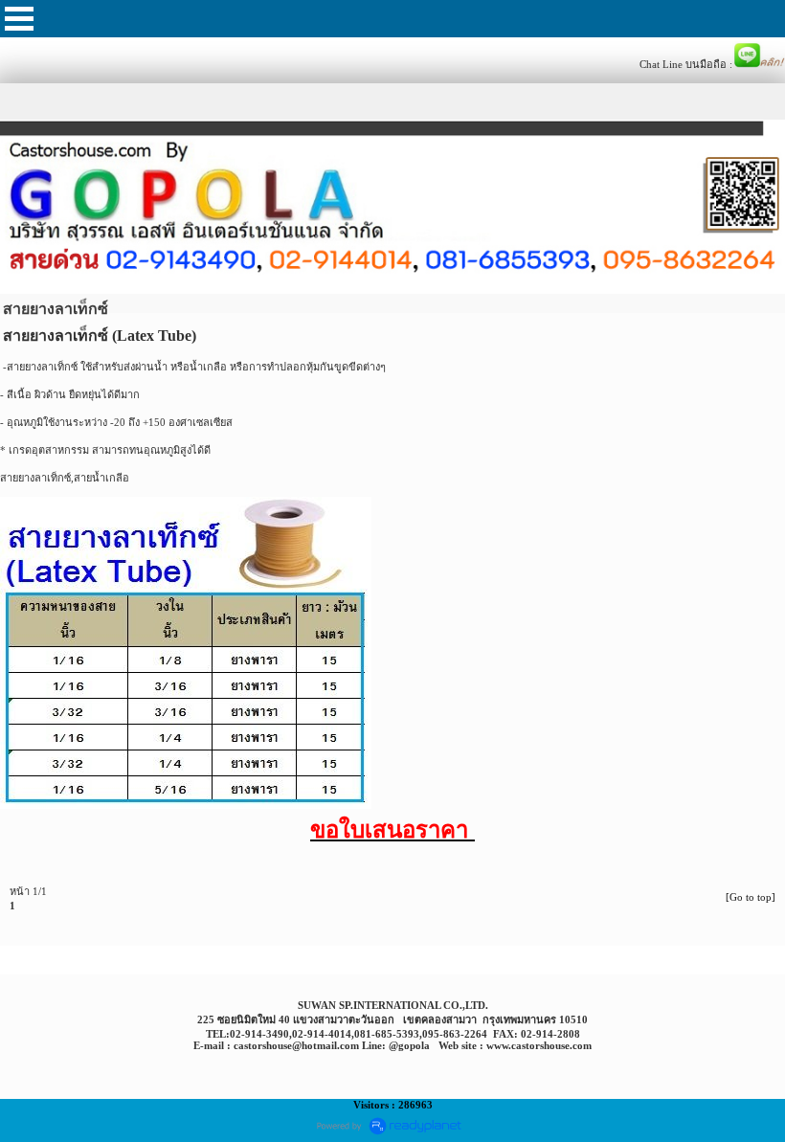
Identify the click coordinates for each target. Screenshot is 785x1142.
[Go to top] (750, 897)
